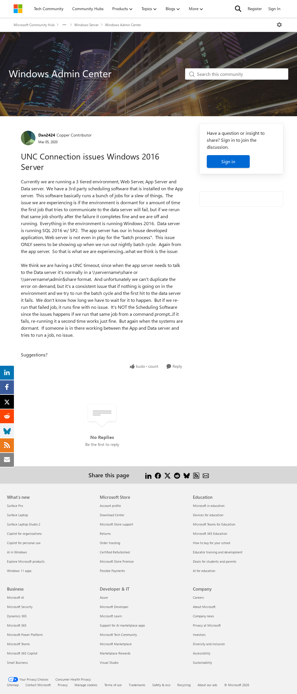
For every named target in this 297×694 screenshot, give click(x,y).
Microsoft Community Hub (34, 24)
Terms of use (113, 685)
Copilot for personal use (24, 543)
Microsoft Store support (116, 524)
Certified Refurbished (115, 552)
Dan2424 (46, 135)
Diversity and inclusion (209, 644)
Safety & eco (161, 685)
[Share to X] (167, 475)
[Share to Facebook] (158, 475)
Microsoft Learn (111, 616)
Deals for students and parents (214, 561)
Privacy (63, 685)
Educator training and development (217, 552)
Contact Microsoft (38, 685)
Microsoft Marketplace (116, 644)
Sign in (228, 161)
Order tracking (110, 543)
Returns (105, 533)
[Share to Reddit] (177, 475)
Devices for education (208, 515)
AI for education (204, 571)
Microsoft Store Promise (117, 561)
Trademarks (137, 685)
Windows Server (86, 24)
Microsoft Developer (114, 607)
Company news (203, 616)
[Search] (238, 8)
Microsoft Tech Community (118, 634)
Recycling (184, 685)
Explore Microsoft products (26, 561)
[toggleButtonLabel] (279, 25)
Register (255, 8)
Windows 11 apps (19, 571)
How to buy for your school (211, 543)
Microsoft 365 (16, 625)
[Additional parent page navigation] (64, 25)
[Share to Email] (206, 475)
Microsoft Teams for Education (214, 524)
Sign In (274, 8)
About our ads (207, 685)
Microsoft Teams (18, 644)
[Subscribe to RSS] (196, 475)
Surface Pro (15, 505)
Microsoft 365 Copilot (22, 653)
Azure (104, 597)
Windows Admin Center (123, 24)
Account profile (110, 505)
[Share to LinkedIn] (148, 475)
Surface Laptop (17, 515)
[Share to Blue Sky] (187, 475)
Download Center (112, 515)
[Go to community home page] (18, 8)
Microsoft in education (208, 505)
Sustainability (202, 662)
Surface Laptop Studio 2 (23, 524)
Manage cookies (86, 685)
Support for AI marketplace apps (122, 625)
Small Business (17, 662)
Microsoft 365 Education (210, 533)
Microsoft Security (19, 607)
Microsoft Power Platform (25, 634)
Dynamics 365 (17, 616)
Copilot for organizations (24, 533)
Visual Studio (109, 662)
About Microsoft (204, 607)
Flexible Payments (112, 571)
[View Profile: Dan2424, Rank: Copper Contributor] (28, 138)
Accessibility (201, 653)
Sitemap (13, 685)
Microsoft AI (15, 597)
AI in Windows (17, 552)
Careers (198, 597)
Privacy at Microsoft (207, 625)
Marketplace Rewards (115, 653)
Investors (199, 634)
